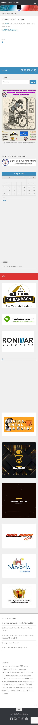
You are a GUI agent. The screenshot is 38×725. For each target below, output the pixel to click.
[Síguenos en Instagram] (32, 70)
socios (4, 687)
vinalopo (5, 693)
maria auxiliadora (21, 679)
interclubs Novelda (13, 675)
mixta (31, 679)
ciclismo (16, 669)
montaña (6, 681)
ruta (20, 685)
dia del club (27, 672)
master (27, 679)
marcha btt (14, 679)
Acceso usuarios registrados (12, 266)
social (30, 685)
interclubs (5, 675)
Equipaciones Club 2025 (11, 643)
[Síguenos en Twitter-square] (25, 70)
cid (15, 672)
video (31, 691)
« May (4, 200)
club (22, 672)
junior (29, 675)
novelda (6, 684)
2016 (8, 666)
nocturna (32, 681)
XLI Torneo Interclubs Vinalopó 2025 (15, 648)
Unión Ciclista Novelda (10, 2)
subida (9, 687)
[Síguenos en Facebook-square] (21, 70)
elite (32, 672)
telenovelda (29, 687)
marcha (6, 678)
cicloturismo (22, 669)
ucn (8, 690)
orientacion (13, 685)
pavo (17, 685)
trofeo (4, 691)
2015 (4, 666)
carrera (25, 666)
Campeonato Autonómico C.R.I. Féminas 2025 (18, 623)
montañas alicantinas (16, 681)
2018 (12, 666)
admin (7, 23)
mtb (24, 681)
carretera (7, 669)
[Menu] (35, 2)
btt (21, 666)
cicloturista (8, 672)
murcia (27, 681)
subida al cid (15, 688)
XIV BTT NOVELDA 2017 (9, 30)
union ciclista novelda (20, 690)
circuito (18, 672)
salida (25, 684)
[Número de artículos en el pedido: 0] (19, 7)
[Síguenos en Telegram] (35, 70)
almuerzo (16, 666)
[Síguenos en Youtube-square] (28, 70)
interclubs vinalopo (23, 675)
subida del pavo (22, 687)
